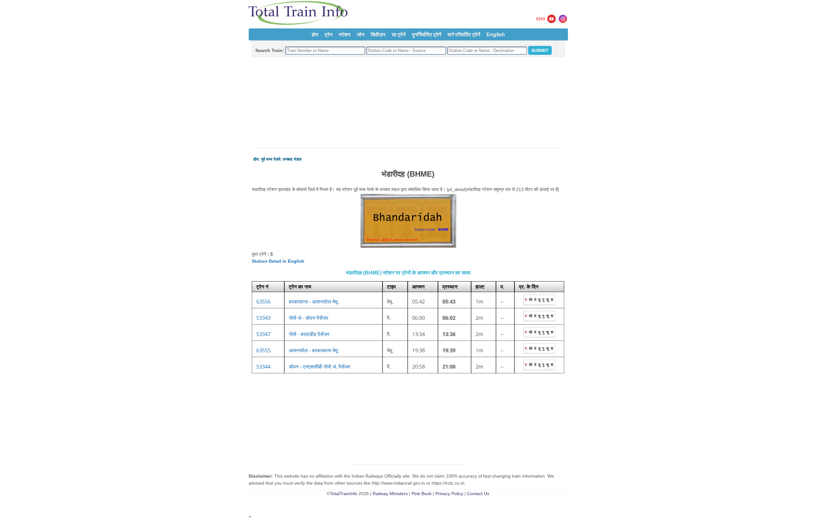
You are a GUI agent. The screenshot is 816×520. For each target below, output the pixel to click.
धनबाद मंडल (292, 159)
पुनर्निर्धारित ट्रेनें (426, 34)
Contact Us (478, 493)
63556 (263, 301)
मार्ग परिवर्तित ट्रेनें (464, 34)
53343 (263, 317)
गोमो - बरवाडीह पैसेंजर (309, 334)
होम (315, 34)
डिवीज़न (378, 34)
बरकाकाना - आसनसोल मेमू (313, 301)
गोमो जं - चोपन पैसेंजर (308, 317)
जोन (360, 34)
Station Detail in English (278, 261)
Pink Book (422, 493)
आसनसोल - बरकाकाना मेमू (313, 350)
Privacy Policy (449, 493)
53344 (263, 366)
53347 (263, 334)
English (495, 34)
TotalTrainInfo (343, 493)
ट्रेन (328, 34)
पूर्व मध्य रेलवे (270, 159)
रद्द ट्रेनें (398, 34)
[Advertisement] (408, 103)
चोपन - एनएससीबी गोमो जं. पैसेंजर (319, 366)
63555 (263, 350)
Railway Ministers (390, 493)
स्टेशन (344, 34)
